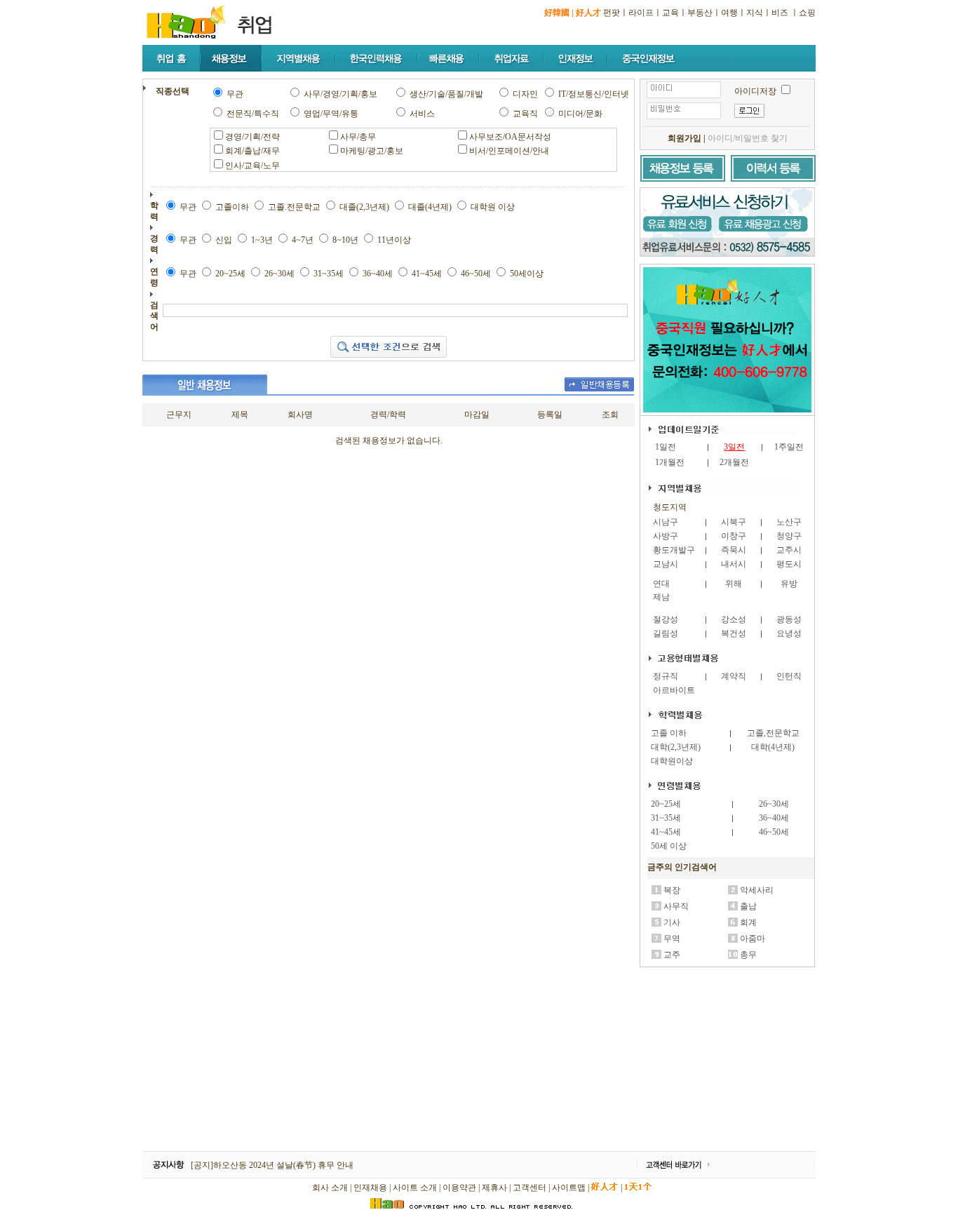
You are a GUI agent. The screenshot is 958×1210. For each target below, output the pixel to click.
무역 (671, 938)
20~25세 (666, 804)
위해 (733, 584)
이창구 (733, 536)
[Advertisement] (728, 1060)
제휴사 (494, 1187)
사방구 (665, 536)
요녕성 (789, 633)
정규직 (665, 676)
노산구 (789, 522)
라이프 (641, 13)
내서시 (733, 564)
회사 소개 (330, 1187)
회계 (748, 922)
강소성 (733, 619)
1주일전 (789, 447)
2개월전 (734, 462)
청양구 (789, 536)
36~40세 (774, 818)
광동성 (789, 619)
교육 (670, 13)
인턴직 (789, 676)
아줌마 (752, 938)
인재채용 (370, 1187)
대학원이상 (672, 761)
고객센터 (529, 1187)
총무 (748, 955)
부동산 (700, 13)
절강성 (665, 619)
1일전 (665, 447)
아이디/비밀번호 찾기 (748, 138)
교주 (671, 955)
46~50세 (774, 832)
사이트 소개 (415, 1187)
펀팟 (611, 13)
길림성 (665, 633)
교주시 (789, 550)
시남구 (665, 522)
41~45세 (666, 832)
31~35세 (666, 818)
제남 (661, 597)
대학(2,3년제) (676, 747)
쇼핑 (807, 13)
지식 (754, 13)
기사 (671, 922)
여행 (729, 13)
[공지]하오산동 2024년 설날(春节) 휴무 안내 (272, 1165)
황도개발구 (674, 550)
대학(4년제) (773, 747)
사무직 (676, 906)
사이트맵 (569, 1187)
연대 (661, 584)
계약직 (733, 676)
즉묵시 (733, 550)
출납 (748, 906)
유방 (789, 584)
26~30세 (774, 804)
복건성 (733, 633)
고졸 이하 (669, 733)
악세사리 (757, 890)
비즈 (779, 13)
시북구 (733, 522)
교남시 (665, 564)
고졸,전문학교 (773, 733)
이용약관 (459, 1187)
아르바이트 (674, 690)
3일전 (734, 447)
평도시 (789, 564)
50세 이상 (669, 846)
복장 (671, 890)
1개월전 (669, 462)
